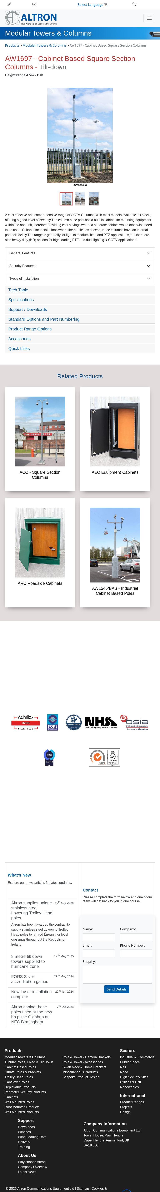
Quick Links (19, 348)
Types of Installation (24, 278)
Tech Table (18, 290)
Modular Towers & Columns (44, 45)
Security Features (22, 266)
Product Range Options (30, 329)
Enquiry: (89, 961)
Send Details (116, 989)
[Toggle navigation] (149, 18)
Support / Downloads (27, 309)
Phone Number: (132, 945)
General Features (22, 253)
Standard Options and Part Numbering (43, 319)
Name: (88, 929)
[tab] (80, 290)
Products (12, 45)
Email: (87, 945)
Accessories (19, 338)
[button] (151, 91)
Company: (128, 929)
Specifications (21, 299)
